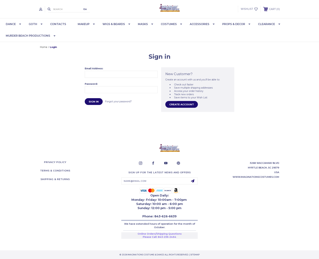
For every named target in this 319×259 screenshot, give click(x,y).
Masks (143, 24)
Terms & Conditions (55, 170)
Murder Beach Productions (28, 35)
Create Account (181, 104)
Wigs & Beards (114, 24)
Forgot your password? (118, 101)
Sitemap (195, 254)
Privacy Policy (55, 162)
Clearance (266, 24)
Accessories (199, 24)
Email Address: (94, 68)
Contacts (58, 24)
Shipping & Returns (55, 179)
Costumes (169, 24)
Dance (11, 24)
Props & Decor (233, 24)
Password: (91, 84)
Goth (33, 24)
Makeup (84, 24)
